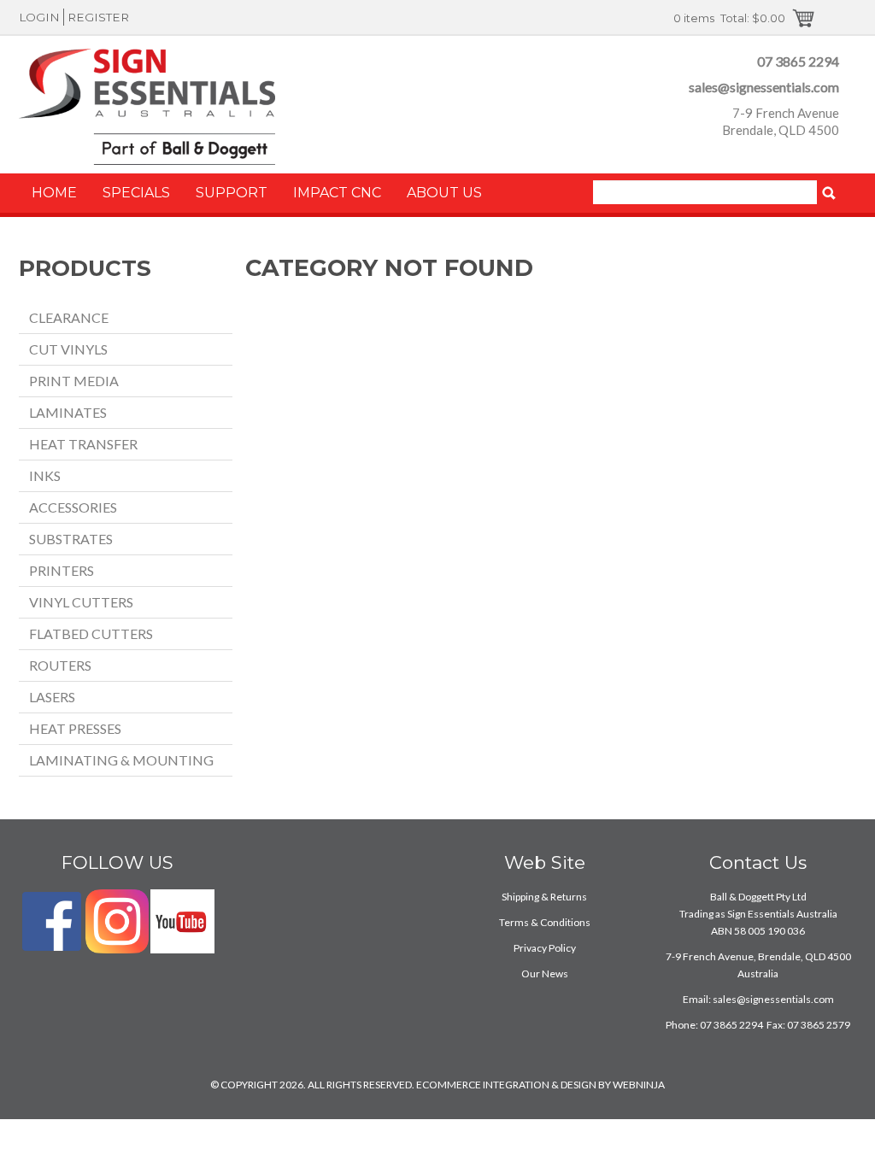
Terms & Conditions (544, 922)
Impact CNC (337, 193)
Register (98, 17)
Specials (136, 193)
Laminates (68, 412)
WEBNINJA (639, 1084)
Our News (544, 973)
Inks (45, 475)
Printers (61, 570)
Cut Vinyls (68, 349)
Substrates (71, 539)
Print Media (74, 380)
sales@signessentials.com (764, 87)
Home (54, 193)
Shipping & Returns (544, 896)
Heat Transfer (83, 444)
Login (39, 17)
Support (231, 193)
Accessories (73, 507)
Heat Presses (75, 728)
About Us (444, 193)
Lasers (52, 697)
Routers (60, 665)
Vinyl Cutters (81, 602)
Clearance (69, 317)
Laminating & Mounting (121, 760)
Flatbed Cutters (91, 633)
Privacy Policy (545, 947)
